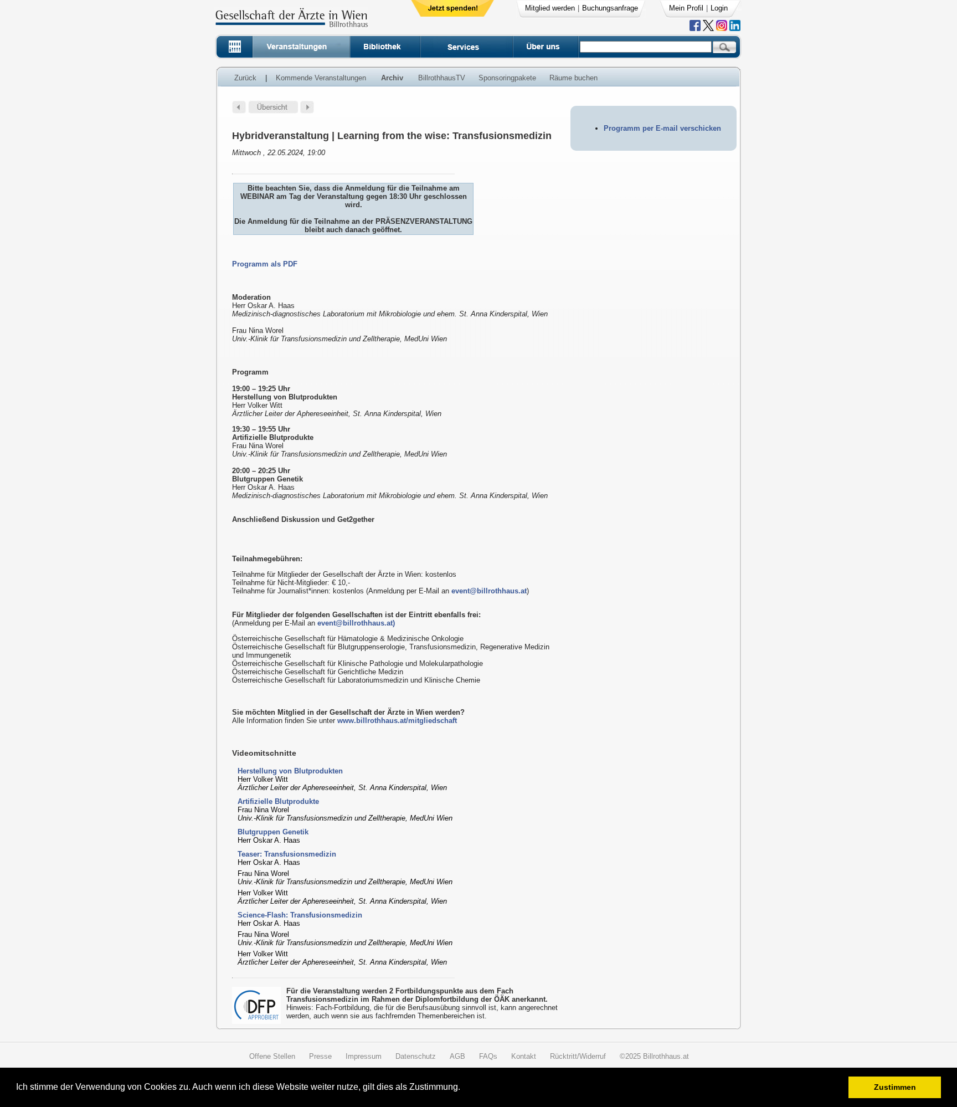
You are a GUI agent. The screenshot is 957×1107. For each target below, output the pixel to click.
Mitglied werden (550, 8)
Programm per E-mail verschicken (662, 128)
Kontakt (523, 1056)
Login (719, 8)
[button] (463, 1088)
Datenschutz (415, 1056)
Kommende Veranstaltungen (321, 78)
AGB (457, 1056)
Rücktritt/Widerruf (578, 1056)
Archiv (392, 78)
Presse (320, 1056)
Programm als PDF (264, 264)
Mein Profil (686, 8)
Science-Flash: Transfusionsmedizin (300, 915)
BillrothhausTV (441, 78)
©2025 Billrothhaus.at (654, 1056)
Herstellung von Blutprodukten (290, 771)
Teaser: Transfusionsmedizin (287, 854)
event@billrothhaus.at (489, 591)
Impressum (364, 1056)
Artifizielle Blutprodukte (278, 801)
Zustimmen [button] (895, 1087)
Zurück (245, 78)
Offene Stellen (272, 1056)
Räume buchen (573, 78)
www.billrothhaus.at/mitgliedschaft (397, 720)
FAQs (488, 1056)
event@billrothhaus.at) (356, 623)
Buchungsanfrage (610, 8)
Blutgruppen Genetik (273, 832)
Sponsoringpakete (507, 78)
